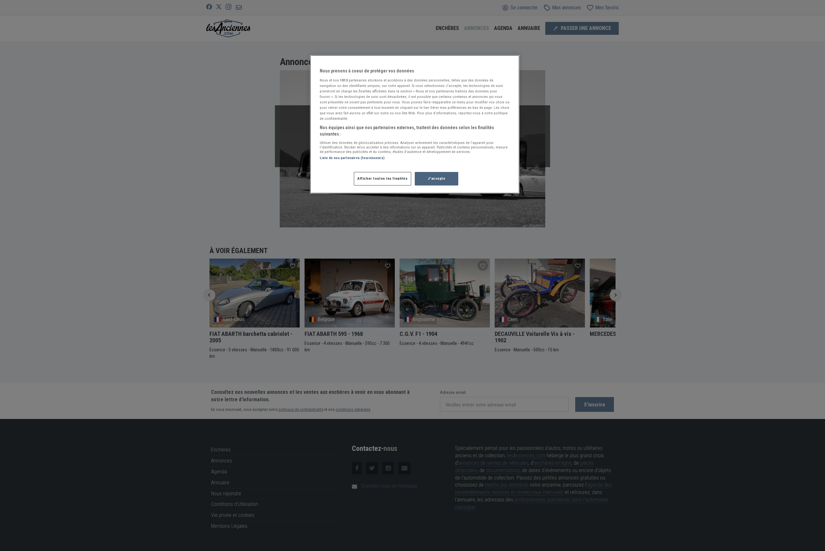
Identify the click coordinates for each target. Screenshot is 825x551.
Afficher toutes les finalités (382, 178)
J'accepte (436, 178)
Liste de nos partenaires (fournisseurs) (352, 158)
